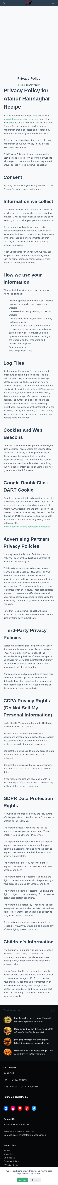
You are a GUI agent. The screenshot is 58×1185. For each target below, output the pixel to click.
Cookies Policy (11, 1161)
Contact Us (9, 1157)
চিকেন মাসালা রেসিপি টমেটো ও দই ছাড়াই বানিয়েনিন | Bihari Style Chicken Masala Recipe (31, 1041)
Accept (22, 1180)
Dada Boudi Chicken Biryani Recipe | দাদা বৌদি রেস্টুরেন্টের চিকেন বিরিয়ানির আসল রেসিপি (33, 1031)
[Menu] (53, 3)
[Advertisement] (29, 36)
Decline (35, 1180)
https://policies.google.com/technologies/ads (27, 526)
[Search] (5, 3)
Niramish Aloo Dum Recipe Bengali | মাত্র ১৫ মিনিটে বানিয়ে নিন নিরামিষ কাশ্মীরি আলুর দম (33, 1052)
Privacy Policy (11, 1164)
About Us (8, 1154)
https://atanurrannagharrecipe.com (21, 119)
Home (7, 1150)
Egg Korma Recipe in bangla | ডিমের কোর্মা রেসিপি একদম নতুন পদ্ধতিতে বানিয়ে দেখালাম (32, 1020)
